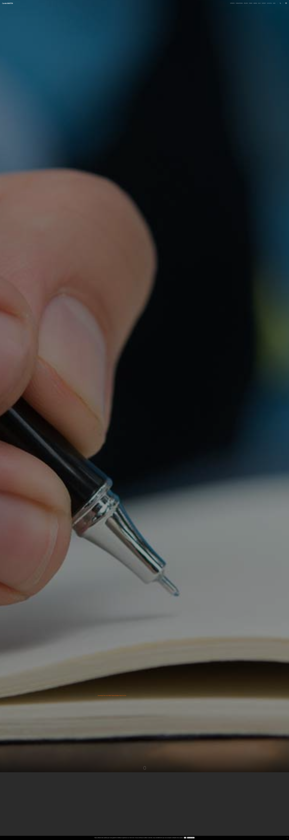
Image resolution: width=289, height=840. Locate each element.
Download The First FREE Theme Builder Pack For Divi (112, 695)
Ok (185, 837)
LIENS (274, 3)
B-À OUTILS (269, 3)
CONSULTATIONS (239, 3)
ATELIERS (246, 3)
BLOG (259, 3)
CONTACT (264, 3)
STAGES (250, 3)
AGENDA (255, 3)
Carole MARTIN (7, 3)
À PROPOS (232, 3)
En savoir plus (191, 837)
